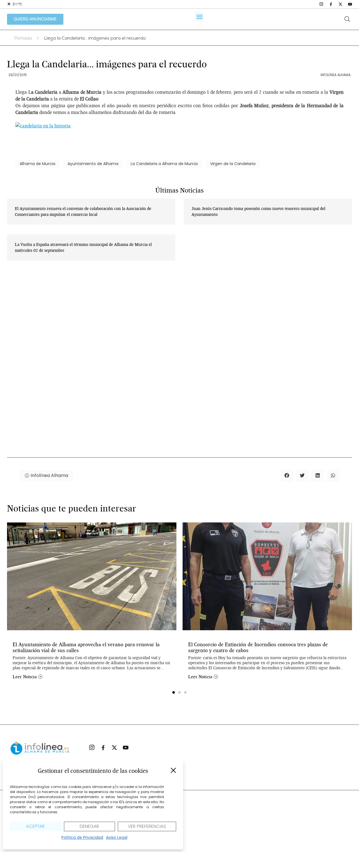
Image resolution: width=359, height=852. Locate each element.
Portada (23, 38)
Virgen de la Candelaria (233, 163)
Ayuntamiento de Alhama (93, 163)
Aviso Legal (116, 837)
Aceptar (35, 826)
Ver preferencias (147, 826)
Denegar (89, 826)
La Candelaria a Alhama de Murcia (164, 163)
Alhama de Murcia (37, 163)
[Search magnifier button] (347, 19)
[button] (173, 770)
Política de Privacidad (82, 837)
